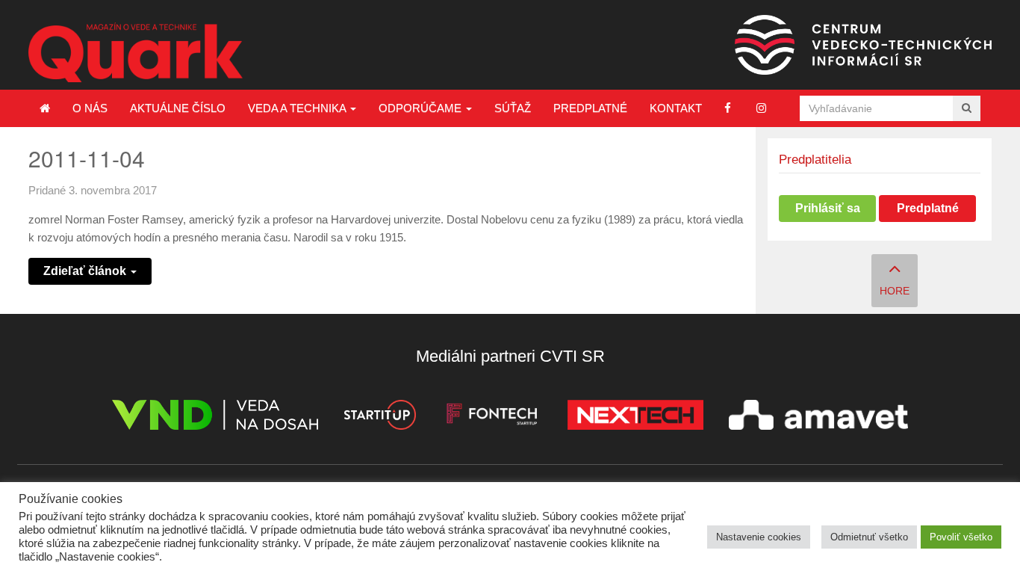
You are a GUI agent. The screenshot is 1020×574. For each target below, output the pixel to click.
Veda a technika (298, 108)
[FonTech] (491, 417)
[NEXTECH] (635, 417)
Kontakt (676, 108)
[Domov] (44, 108)
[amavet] (818, 417)
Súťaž (512, 108)
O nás (90, 108)
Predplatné (590, 108)
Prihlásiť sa (827, 208)
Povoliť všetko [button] (961, 537)
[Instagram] (761, 108)
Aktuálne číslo (178, 108)
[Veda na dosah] (215, 417)
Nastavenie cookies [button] (758, 537)
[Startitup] (379, 417)
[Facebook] (727, 108)
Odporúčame (421, 108)
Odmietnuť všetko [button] (869, 537)
